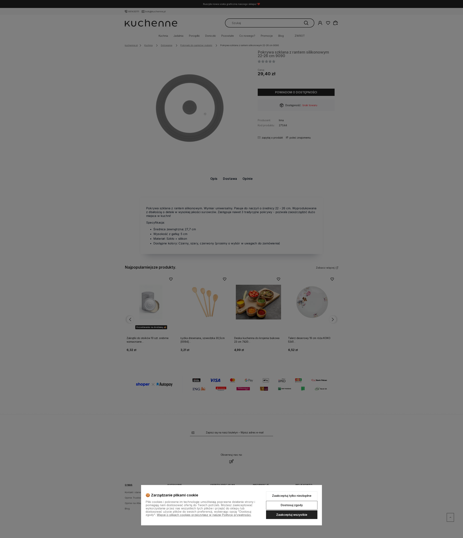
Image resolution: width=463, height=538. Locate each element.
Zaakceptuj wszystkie (291, 514)
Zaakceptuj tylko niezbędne (291, 495)
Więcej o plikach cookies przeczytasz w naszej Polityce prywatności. (204, 515)
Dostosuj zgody (292, 505)
